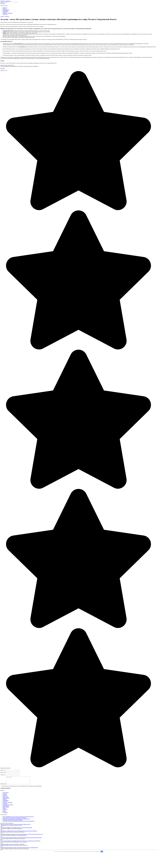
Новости (5, 799)
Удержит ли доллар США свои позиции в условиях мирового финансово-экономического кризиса (21, 837)
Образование (5, 10)
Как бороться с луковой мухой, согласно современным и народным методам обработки (18, 830)
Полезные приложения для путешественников (12, 819)
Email (1, 772)
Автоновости (6, 792)
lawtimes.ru (2, 3)
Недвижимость (6, 9)
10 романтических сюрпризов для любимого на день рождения (16, 818)
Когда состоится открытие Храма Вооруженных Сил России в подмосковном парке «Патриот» (20, 840)
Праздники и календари (8, 804)
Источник (2, 68)
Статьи (4, 811)
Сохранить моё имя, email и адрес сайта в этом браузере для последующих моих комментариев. (22, 786)
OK (101, 851)
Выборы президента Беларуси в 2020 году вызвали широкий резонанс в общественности (19, 847)
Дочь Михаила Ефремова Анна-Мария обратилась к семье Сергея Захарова (16, 827)
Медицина (5, 14)
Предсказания (6, 805)
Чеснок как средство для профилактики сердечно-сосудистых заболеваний (18, 821)
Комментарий (3, 783)
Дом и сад (5, 7)
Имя (1, 770)
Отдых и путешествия (7, 13)
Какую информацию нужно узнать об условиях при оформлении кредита (18, 816)
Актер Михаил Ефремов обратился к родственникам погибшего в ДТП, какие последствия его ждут (21, 834)
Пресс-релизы (6, 806)
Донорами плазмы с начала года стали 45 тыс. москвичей (12, 844)
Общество (5, 12)
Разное (4, 808)
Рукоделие (5, 809)
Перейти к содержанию (5, 1)
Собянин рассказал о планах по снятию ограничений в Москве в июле (15, 824)
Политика (5, 803)
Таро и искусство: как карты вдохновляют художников (14, 817)
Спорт (4, 810)
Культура (5, 8)
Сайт (1, 774)
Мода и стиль (6, 796)
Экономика (5, 812)
